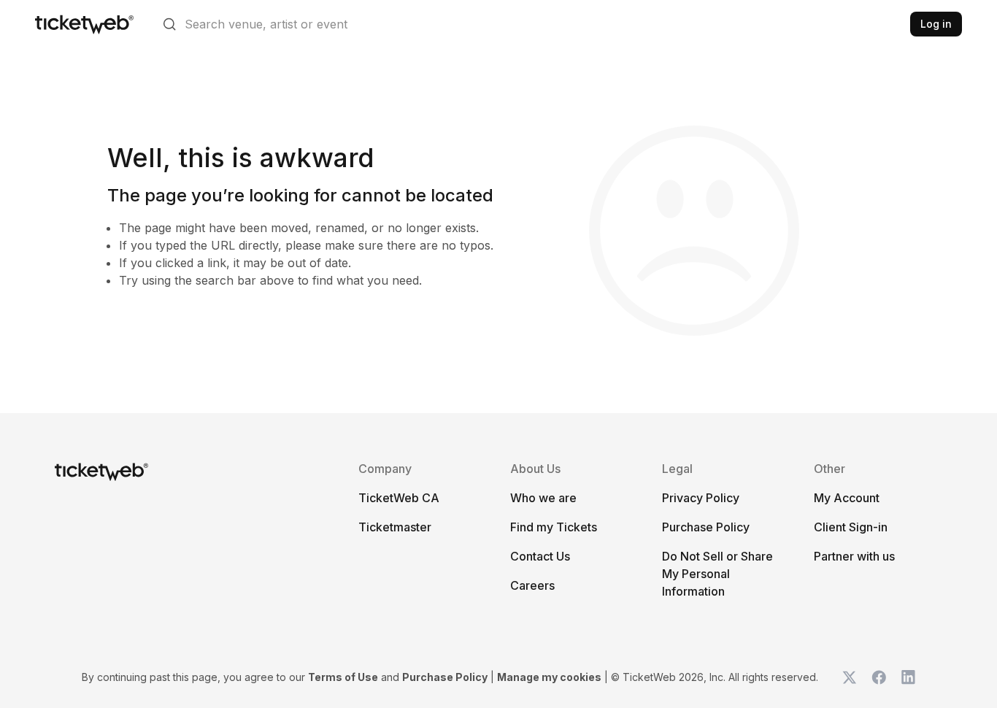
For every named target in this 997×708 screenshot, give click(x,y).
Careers (532, 585)
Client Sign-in (851, 527)
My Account (846, 497)
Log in (936, 24)
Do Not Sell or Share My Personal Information (717, 574)
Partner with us (854, 556)
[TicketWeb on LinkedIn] (908, 677)
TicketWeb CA (398, 497)
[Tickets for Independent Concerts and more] (84, 24)
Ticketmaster (394, 527)
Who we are (543, 497)
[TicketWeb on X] (849, 677)
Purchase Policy (706, 527)
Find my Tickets (553, 527)
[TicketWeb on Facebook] (878, 677)
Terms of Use (343, 677)
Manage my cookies (549, 677)
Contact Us (540, 556)
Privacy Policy (700, 497)
